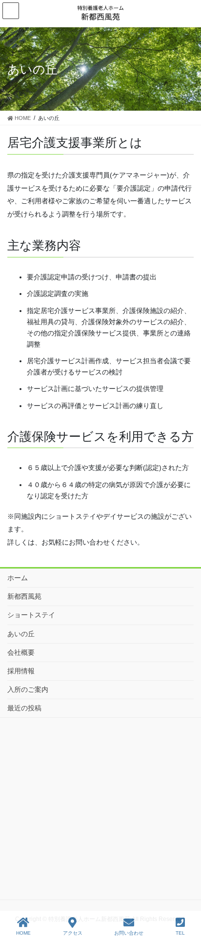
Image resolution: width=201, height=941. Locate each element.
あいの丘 (21, 634)
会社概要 (21, 652)
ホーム (17, 578)
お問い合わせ (128, 933)
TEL (180, 933)
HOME (23, 933)
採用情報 (21, 671)
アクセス (72, 933)
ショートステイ (31, 615)
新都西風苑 (24, 596)
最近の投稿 (24, 708)
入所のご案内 (27, 689)
